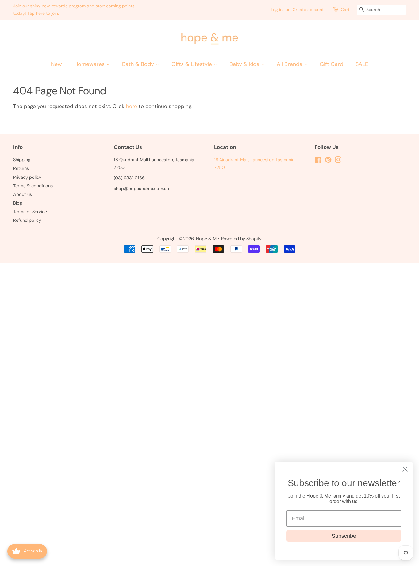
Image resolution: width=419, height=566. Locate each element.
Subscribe (344, 536)
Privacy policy (27, 177)
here (131, 106)
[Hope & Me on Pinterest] (328, 161)
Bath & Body (139, 64)
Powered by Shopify (241, 238)
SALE (362, 64)
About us (22, 194)
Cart (345, 9)
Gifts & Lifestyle (192, 64)
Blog (17, 203)
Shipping (21, 159)
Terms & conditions (33, 186)
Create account (308, 9)
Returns (21, 168)
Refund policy (27, 220)
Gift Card (331, 64)
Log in (277, 9)
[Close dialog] (405, 469)
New (56, 64)
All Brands (290, 64)
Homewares (90, 64)
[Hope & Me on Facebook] (318, 161)
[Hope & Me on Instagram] (338, 161)
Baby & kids (245, 64)
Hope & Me (207, 238)
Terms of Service (30, 211)
